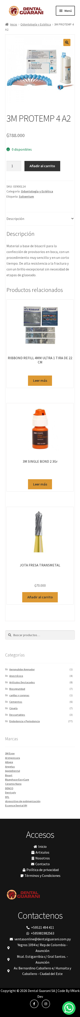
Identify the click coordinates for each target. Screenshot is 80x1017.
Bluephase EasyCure (17, 779)
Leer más (40, 380)
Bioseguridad (17, 688)
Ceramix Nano (13, 783)
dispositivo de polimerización (22, 801)
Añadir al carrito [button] (40, 597)
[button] (66, 42)
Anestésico (16, 675)
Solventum (26, 196)
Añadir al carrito (42, 166)
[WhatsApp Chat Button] (69, 1008)
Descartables (17, 714)
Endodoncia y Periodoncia (24, 721)
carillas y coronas (19, 695)
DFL (7, 797)
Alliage (9, 762)
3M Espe (10, 753)
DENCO (9, 788)
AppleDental (12, 770)
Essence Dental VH (16, 805)
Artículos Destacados (22, 682)
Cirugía (13, 708)
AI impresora (12, 758)
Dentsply (10, 792)
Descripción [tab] (15, 218)
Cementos (15, 701)
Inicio (13, 24)
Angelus (10, 766)
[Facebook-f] (34, 1004)
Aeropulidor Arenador (22, 669)
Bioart (8, 775)
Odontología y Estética (35, 24)
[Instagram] (46, 1004)
